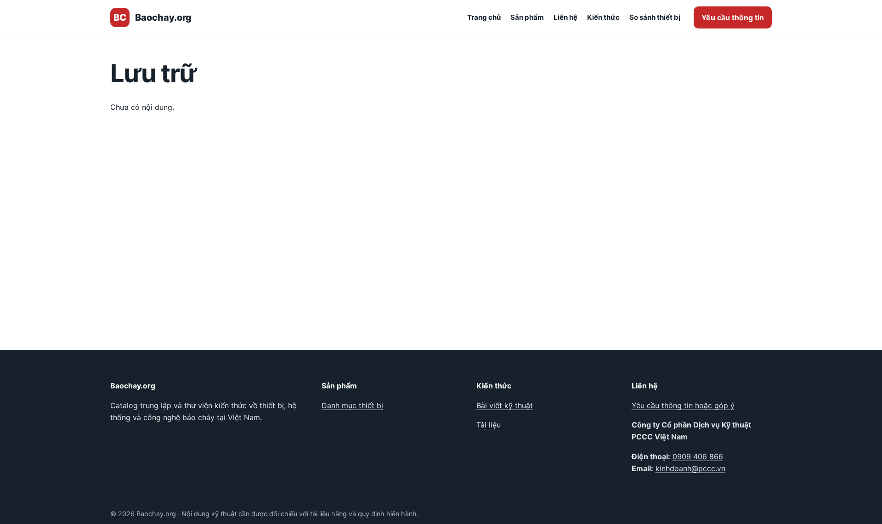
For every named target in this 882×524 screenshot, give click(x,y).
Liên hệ (565, 17)
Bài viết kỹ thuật (504, 405)
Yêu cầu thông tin (732, 17)
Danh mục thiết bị (352, 405)
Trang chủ (484, 17)
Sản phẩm (527, 17)
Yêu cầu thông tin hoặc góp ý (683, 405)
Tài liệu (488, 424)
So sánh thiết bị (654, 17)
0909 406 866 (698, 456)
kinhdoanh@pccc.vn (690, 468)
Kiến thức (603, 17)
